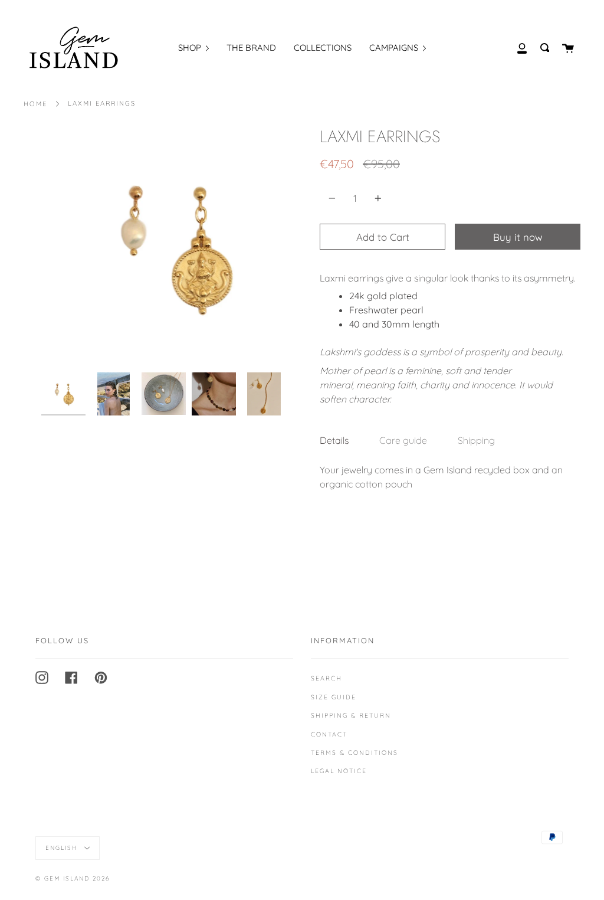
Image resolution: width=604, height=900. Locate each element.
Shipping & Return (351, 715)
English (62, 848)
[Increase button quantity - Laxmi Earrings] (376, 198)
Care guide (403, 440)
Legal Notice (339, 771)
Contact (329, 734)
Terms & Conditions (354, 752)
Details (334, 440)
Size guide (333, 697)
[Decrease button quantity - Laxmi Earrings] (334, 198)
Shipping (476, 440)
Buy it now (518, 237)
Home (35, 104)
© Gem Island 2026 (72, 878)
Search (326, 678)
